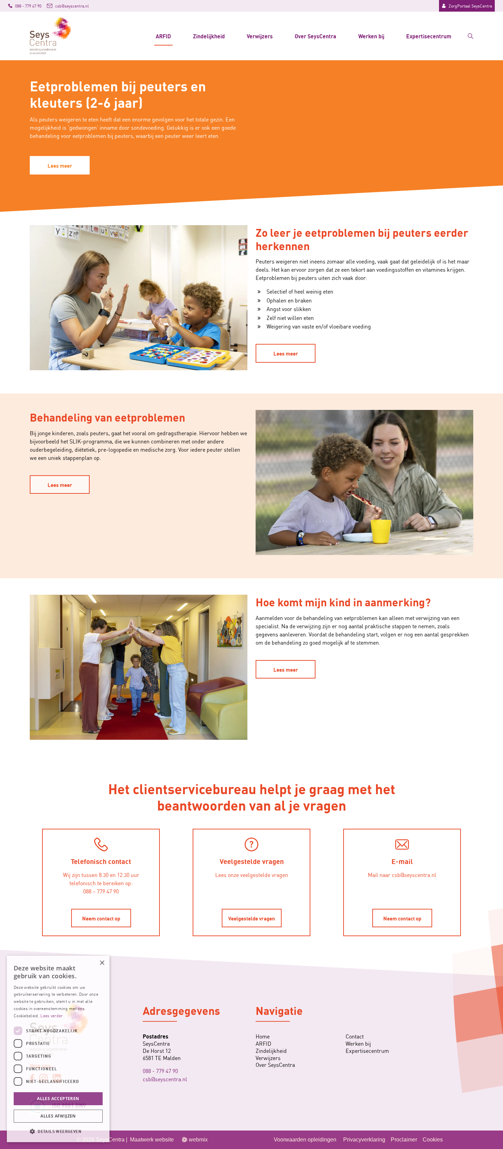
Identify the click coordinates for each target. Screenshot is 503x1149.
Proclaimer (404, 1139)
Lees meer (60, 165)
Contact (355, 1036)
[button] (58, 1131)
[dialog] (58, 1049)
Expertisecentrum (428, 36)
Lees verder (51, 1015)
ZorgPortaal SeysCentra (470, 6)
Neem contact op (101, 918)
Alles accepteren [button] (58, 1098)
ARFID (163, 36)
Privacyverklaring (364, 1139)
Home (263, 1036)
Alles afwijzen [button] (58, 1116)
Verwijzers (260, 36)
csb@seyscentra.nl (165, 1079)
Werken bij (371, 36)
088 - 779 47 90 (160, 1070)
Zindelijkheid (209, 36)
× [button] (101, 963)
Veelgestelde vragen (251, 918)
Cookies (433, 1139)
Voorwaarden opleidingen (305, 1139)
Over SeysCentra (315, 36)
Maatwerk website (152, 1139)
